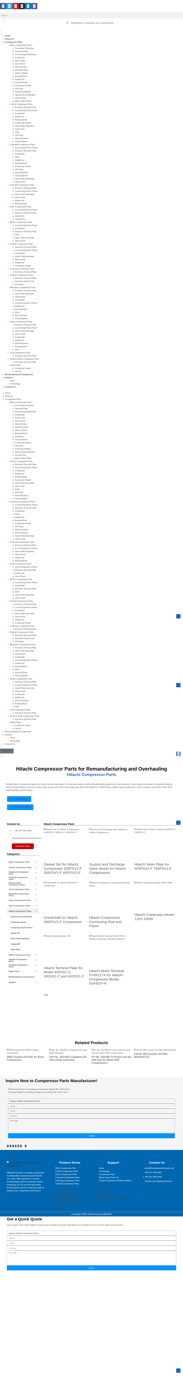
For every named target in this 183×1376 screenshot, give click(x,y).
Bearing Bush (21, 76)
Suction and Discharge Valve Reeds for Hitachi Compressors (107, 868)
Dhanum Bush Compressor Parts (24, 359)
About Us (9, 39)
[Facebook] (3, 6)
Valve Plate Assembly (24, 126)
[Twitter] (9, 6)
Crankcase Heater (23, 86)
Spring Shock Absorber (25, 95)
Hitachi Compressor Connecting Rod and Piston (105, 922)
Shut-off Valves (21, 138)
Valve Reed (20, 64)
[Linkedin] (28, 6)
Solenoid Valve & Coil (24, 281)
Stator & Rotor (21, 73)
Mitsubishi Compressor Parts (22, 287)
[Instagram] (22, 6)
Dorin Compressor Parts (20, 207)
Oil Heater (19, 284)
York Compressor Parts (20, 353)
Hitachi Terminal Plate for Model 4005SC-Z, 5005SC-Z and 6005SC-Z (64, 972)
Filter (17, 132)
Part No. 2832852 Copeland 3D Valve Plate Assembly (67, 1058)
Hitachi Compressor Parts (21, 244)
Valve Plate (20, 61)
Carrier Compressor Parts (21, 104)
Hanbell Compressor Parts (21, 275)
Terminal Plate (21, 51)
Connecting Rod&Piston (25, 54)
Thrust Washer (21, 82)
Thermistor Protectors (24, 48)
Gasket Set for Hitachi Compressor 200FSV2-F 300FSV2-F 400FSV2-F (63, 868)
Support (9, 378)
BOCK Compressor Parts (21, 222)
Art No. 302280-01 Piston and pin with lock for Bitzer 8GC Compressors (111, 1059)
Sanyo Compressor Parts (21, 322)
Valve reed (19, 129)
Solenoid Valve (21, 70)
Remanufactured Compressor (19, 374)
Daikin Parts (15, 365)
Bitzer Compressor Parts (20, 45)
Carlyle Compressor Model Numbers (115, 1181)
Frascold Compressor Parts (22, 185)
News (12, 381)
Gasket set (19, 79)
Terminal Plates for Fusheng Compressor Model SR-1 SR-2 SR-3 (38, 1092)
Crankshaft (20, 58)
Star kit (18, 371)
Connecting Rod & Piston (26, 110)
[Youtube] (15, 6)
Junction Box (20, 98)
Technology (15, 384)
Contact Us (10, 387)
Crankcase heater (23, 368)
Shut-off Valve (21, 67)
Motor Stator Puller (23, 101)
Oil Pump (19, 89)
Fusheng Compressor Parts (22, 269)
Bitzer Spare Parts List (109, 1177)
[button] (91, 389)
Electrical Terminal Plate (25, 107)
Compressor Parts (13, 42)
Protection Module (23, 92)
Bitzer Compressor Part (65, 1168)
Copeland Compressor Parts (22, 145)
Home (8, 36)
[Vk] (34, 6)
